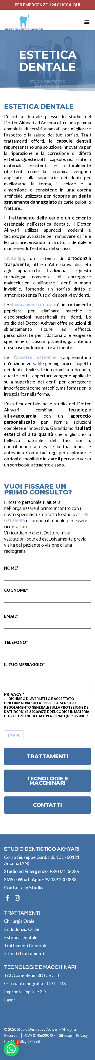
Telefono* (16, 642)
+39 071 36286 (64, 871)
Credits (36, 1041)
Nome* (11, 568)
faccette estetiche (35, 357)
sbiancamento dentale (33, 304)
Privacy (49, 703)
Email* (11, 616)
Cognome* (16, 590)
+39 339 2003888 (59, 879)
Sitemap (65, 1035)
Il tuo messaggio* (24, 665)
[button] (87, 22)
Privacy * (46, 705)
